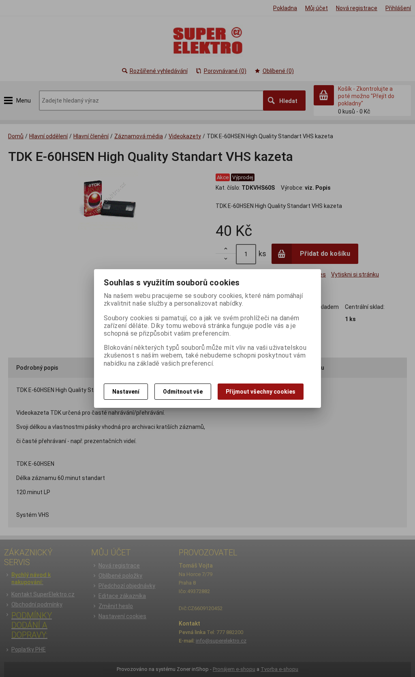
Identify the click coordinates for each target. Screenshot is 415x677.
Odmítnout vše (183, 391)
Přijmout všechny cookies (260, 391)
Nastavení (125, 391)
